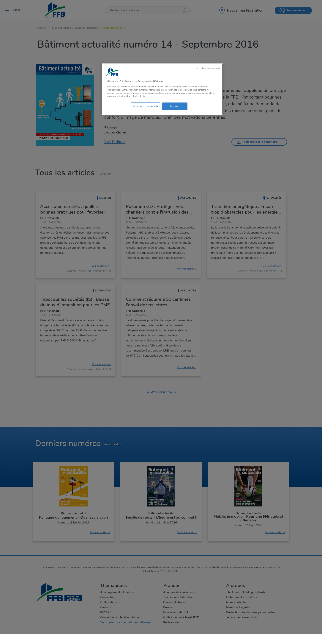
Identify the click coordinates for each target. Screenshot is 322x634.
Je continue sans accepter (208, 68)
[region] (162, 89)
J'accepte (175, 106)
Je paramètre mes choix (145, 106)
